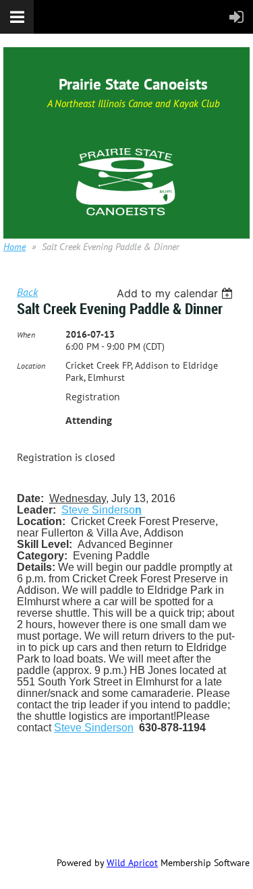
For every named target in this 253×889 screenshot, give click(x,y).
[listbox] (176, 293)
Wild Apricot (132, 863)
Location (31, 366)
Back (27, 292)
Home (14, 247)
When (26, 335)
